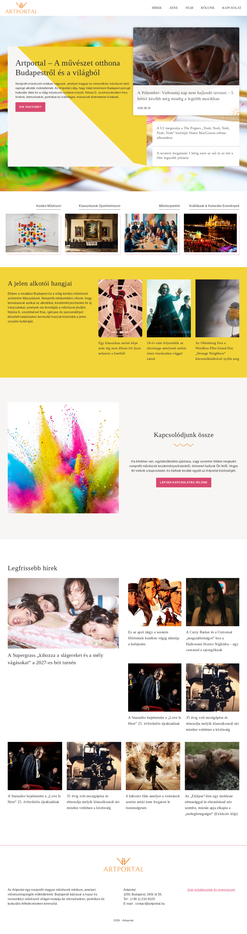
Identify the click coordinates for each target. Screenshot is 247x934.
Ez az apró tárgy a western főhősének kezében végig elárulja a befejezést (153, 638)
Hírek (157, 7)
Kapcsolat (231, 7)
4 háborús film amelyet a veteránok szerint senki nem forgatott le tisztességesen (153, 802)
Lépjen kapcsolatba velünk (183, 482)
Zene (174, 7)
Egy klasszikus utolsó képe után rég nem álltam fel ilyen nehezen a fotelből (119, 348)
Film (189, 7)
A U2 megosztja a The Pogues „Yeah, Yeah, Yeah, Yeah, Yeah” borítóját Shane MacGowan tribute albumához (193, 132)
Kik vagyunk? (30, 106)
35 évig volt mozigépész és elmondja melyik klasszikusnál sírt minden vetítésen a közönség (212, 723)
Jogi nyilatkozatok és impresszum (211, 889)
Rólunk (208, 7)
